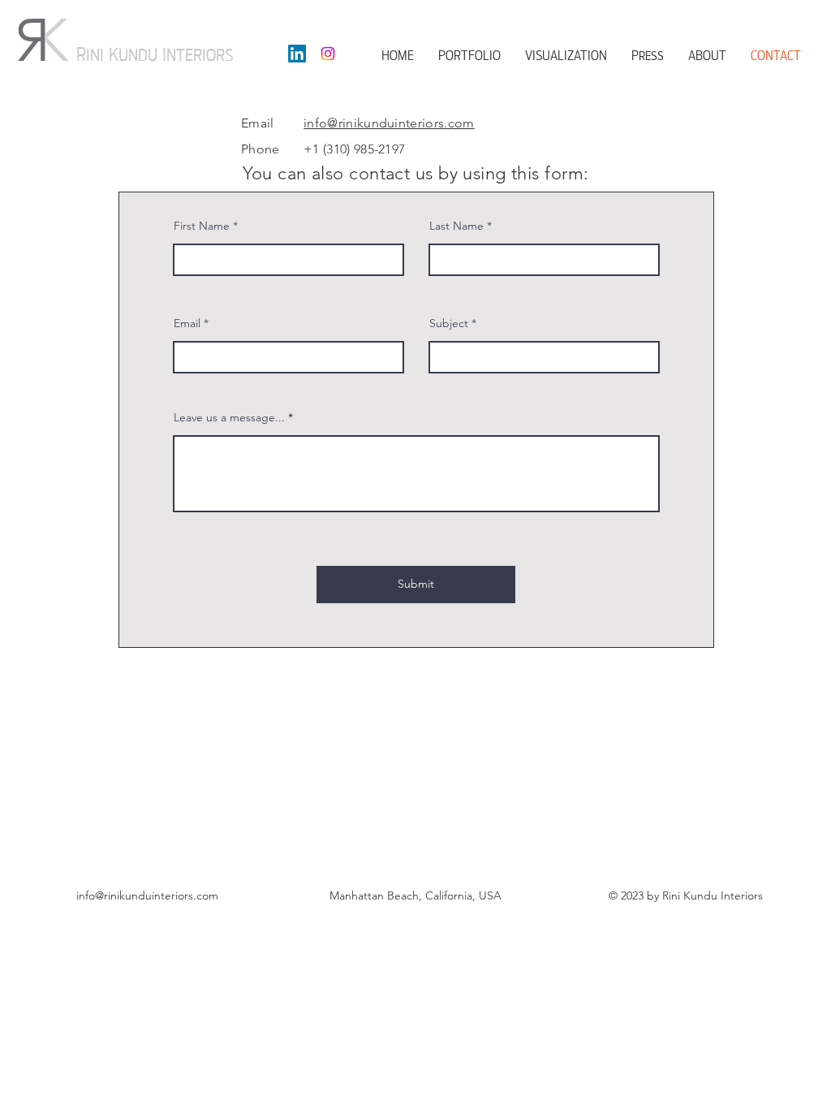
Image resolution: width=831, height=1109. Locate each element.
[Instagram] (328, 54)
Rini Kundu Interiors (155, 54)
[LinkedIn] (297, 54)
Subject (448, 323)
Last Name (456, 225)
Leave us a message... (229, 417)
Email (187, 323)
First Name (202, 225)
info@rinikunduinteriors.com (389, 123)
